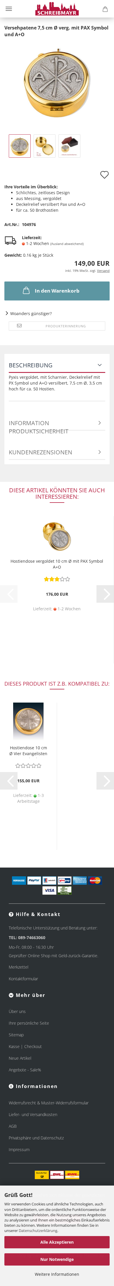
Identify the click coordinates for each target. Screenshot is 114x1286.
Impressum (19, 1149)
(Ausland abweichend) (67, 243)
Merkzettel (18, 967)
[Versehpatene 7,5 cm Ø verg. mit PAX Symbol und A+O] (57, 81)
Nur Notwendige (57, 1259)
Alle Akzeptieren (57, 1242)
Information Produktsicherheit (38, 425)
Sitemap (16, 1035)
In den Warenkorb (57, 290)
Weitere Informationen (57, 1274)
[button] (105, 594)
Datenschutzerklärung (38, 1230)
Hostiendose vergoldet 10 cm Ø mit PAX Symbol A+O (57, 564)
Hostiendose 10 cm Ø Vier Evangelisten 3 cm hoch (28, 751)
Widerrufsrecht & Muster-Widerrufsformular (49, 1103)
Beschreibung (31, 365)
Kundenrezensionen (40, 452)
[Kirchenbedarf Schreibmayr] (57, 9)
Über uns (17, 1011)
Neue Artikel (20, 1058)
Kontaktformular (23, 978)
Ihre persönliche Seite (29, 1023)
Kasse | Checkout (25, 1046)
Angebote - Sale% (25, 1070)
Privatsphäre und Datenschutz (36, 1138)
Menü (9, 9)
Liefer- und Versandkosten (33, 1114)
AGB (13, 1126)
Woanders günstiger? (31, 313)
